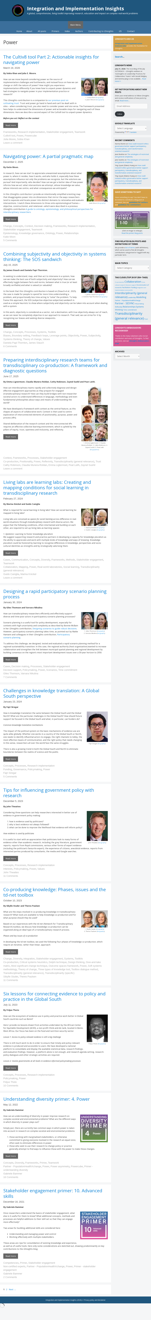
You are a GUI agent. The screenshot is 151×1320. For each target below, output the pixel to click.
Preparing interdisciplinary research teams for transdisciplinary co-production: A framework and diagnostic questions (55, 365)
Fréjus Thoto (10, 1082)
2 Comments (10, 1277)
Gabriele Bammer (12, 1173)
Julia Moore (9, 139)
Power (20, 135)
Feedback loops (39, 335)
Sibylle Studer (10, 976)
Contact (131, 31)
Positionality (26, 461)
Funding (7, 769)
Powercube (31, 135)
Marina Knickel (28, 574)
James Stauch (36, 342)
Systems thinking (12, 339)
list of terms (130, 247)
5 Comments (10, 240)
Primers (55, 31)
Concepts (18, 226)
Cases (6, 559)
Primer (43, 1162)
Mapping (23, 567)
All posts (42, 31)
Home (19, 31)
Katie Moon (9, 236)
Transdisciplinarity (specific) (59, 973)
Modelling (141, 297)
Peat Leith (74, 465)
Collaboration (10, 567)
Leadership (132, 297)
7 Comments (10, 677)
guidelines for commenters (129, 205)
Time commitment (67, 670)
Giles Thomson (11, 673)
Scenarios (51, 670)
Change (7, 226)
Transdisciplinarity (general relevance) (74, 461)
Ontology (50, 233)
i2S (120, 31)
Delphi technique (58, 962)
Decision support (12, 670)
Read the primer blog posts (132, 233)
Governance (19, 769)
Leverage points (58, 335)
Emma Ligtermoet (57, 465)
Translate (133, 132)
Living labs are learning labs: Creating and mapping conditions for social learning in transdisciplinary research (47, 487)
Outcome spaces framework (63, 965)
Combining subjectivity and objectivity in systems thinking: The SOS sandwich (54, 256)
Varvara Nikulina (29, 673)
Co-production (10, 461)
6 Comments (10, 346)
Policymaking (30, 670)
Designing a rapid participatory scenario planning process (55, 594)
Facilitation (126, 287)
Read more (11, 125)
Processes (30, 332)
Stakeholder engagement (59, 132)
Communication (19, 559)
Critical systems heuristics (33, 962)
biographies (94, 450)
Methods (70, 559)
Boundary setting (21, 335)
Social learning (71, 567)
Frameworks (9, 132)
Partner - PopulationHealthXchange (22, 1166)
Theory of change (32, 339)
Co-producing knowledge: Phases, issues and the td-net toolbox (54, 892)
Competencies (11, 1262)
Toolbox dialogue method (84, 969)
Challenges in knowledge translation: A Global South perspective (51, 693)
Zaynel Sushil (88, 465)
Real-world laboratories (49, 567)
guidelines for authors (138, 202)
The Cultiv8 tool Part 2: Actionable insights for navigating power (51, 59)
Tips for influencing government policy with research (48, 792)
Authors (79, 31)
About (29, 31)
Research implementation (31, 132)
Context (29, 226)
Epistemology (10, 233)
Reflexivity (47, 461)
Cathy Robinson (11, 465)
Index (67, 31)
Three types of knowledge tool (54, 969)
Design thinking (76, 962)
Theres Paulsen (27, 976)
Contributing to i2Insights (100, 31)
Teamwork (79, 132)
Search (119, 56)
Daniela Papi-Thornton (15, 342)
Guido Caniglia (11, 574)
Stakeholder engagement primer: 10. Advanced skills (52, 1193)
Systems (41, 332)
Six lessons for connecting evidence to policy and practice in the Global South (54, 996)
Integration (29, 958)
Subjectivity (94, 335)
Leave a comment (12, 142)
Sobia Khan (23, 139)
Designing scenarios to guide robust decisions (54, 628)
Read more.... (125, 100)
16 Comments (10, 1177)
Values (46, 339)
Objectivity (73, 335)
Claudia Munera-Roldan (34, 465)
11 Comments (10, 876)
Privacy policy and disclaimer (95, 1300)
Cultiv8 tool (9, 135)
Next (12, 1289)
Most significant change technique (29, 965)
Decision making (43, 226)
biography (99, 97)
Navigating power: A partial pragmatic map (48, 156)
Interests (7, 868)
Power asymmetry (60, 1166)
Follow (119, 114)
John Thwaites (11, 872)
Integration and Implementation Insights (75, 8)
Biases (7, 335)
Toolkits (52, 332)
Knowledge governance (31, 233)
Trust (98, 461)
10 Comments (10, 1085)
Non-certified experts (14, 1266)
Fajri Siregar (9, 773)
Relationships (71, 233)
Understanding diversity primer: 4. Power (46, 1099)
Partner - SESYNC (124, 303)
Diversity (45, 559)
